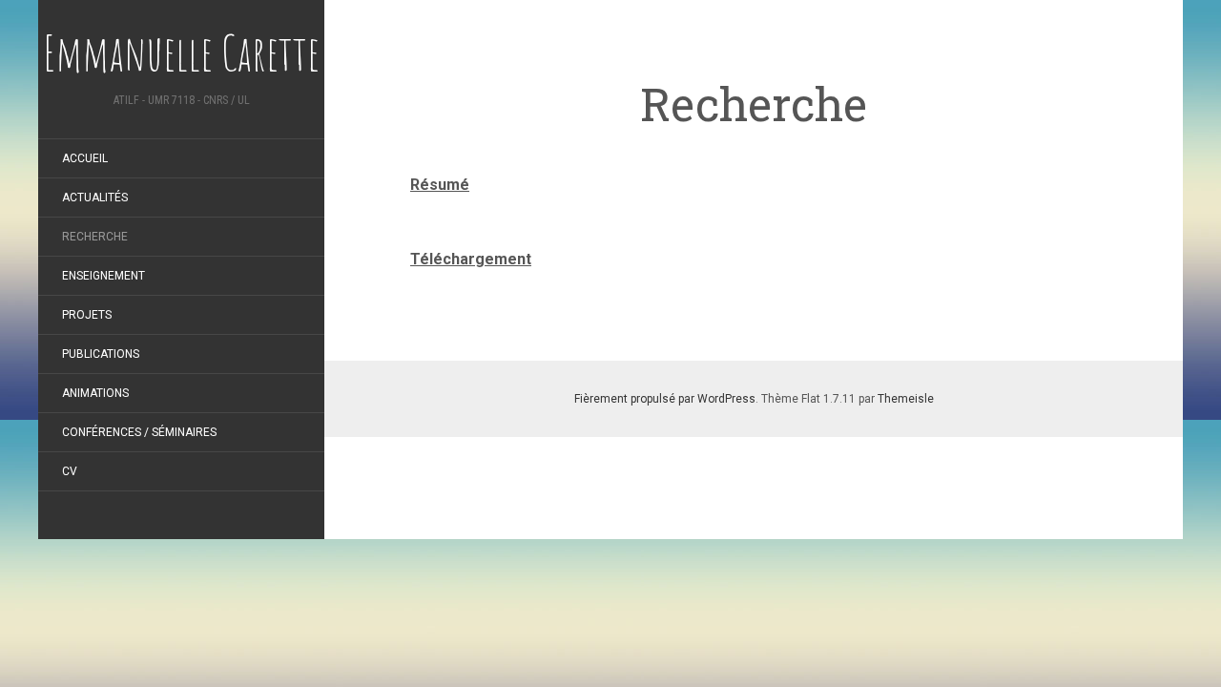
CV (69, 471)
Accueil (85, 158)
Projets (87, 315)
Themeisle (906, 399)
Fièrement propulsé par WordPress (664, 399)
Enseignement (103, 275)
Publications (100, 354)
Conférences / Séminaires (139, 432)
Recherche (95, 236)
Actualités (95, 197)
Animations (95, 393)
